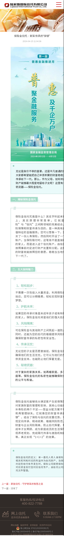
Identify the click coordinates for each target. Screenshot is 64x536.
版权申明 (24, 525)
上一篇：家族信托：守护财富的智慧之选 (22, 483)
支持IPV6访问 (45, 525)
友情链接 (34, 525)
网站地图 (15, 525)
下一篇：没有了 (10, 488)
